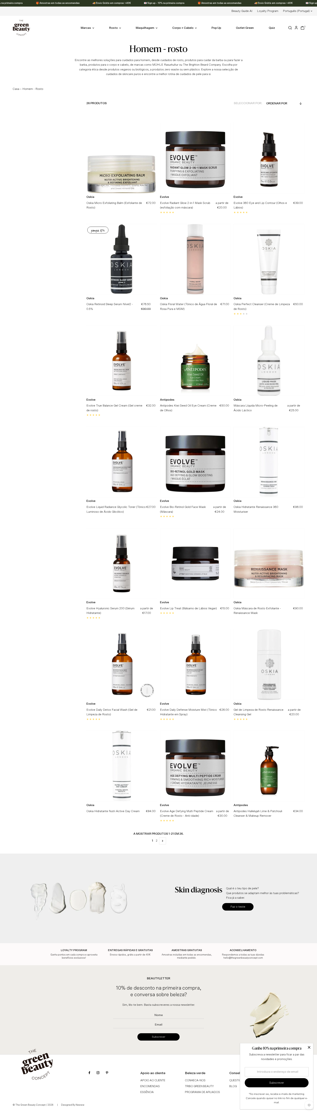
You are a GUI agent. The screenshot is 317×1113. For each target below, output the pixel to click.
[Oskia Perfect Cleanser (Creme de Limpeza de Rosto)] (269, 259)
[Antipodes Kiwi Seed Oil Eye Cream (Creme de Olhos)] (195, 360)
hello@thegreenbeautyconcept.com (243, 958)
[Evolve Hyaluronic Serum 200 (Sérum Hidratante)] (121, 563)
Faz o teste (237, 906)
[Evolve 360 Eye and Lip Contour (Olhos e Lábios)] (269, 158)
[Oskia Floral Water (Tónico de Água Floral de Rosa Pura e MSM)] (195, 259)
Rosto (113, 27)
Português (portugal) (296, 11)
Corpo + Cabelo (183, 27)
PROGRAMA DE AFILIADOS (202, 1092)
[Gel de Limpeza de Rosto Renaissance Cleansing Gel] (269, 664)
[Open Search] (290, 28)
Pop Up (216, 27)
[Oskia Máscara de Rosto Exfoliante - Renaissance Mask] (269, 563)
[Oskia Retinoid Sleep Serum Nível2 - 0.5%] (121, 259)
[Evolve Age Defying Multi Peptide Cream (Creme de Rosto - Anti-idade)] (195, 766)
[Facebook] (89, 1073)
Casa (16, 88)
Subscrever (158, 1037)
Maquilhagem (145, 27)
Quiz (272, 27)
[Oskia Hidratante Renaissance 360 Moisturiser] (269, 462)
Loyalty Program (267, 11)
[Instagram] (98, 1073)
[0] (302, 28)
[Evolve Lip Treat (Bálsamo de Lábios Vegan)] (195, 563)
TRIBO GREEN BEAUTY (199, 1086)
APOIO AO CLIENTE (152, 1080)
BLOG (233, 1086)
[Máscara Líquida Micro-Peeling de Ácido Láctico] (269, 360)
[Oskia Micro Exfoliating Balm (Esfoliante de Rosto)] (121, 158)
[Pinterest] (107, 1073)
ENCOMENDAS (150, 1086)
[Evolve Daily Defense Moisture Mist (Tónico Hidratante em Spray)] (195, 664)
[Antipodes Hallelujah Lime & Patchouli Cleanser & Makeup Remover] (269, 766)
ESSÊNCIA (147, 1092)
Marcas (86, 27)
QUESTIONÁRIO (239, 1080)
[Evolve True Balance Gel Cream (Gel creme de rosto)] (121, 360)
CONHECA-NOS (195, 1080)
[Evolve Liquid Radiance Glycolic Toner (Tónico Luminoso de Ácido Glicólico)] (121, 462)
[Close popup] (309, 1047)
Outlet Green (245, 27)
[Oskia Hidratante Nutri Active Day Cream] (121, 766)
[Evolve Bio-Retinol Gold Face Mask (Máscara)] (195, 462)
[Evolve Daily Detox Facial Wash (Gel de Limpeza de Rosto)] (121, 664)
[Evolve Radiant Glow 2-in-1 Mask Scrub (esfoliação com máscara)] (195, 158)
